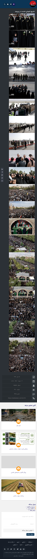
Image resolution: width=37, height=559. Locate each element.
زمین (18, 542)
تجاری (23, 542)
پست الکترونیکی (14, 524)
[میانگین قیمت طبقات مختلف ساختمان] (18, 442)
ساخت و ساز (11, 542)
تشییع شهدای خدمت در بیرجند (25, 11)
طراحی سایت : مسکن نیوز (18, 556)
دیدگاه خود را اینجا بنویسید (27, 516)
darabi (15, 385)
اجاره (21, 545)
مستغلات (30, 542)
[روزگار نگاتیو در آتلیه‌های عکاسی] (18, 466)
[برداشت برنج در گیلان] (18, 489)
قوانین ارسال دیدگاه (27, 530)
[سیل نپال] (18, 419)
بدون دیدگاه (17, 394)
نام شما (31, 524)
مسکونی (15, 545)
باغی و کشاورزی (28, 545)
